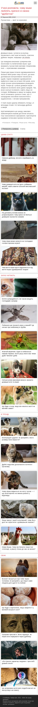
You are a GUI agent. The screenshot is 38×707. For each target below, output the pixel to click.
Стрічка (22, 129)
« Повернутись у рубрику (9, 129)
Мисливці (32, 122)
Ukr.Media (26, 57)
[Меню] (35, 2)
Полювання (6, 122)
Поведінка (15, 122)
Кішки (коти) (23, 122)
